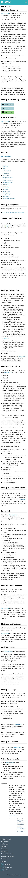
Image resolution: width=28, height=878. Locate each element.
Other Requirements (9, 198)
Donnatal (6, 338)
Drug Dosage (6, 194)
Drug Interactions (8, 178)
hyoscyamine (8, 226)
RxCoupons (4, 849)
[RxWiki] (6, 2)
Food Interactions (8, 182)
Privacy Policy (5, 859)
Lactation (5, 189)
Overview (5, 166)
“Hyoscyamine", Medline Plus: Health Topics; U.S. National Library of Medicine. (21, 829)
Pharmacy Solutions (7, 854)
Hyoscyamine (5, 13)
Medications (4, 844)
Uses (4, 168)
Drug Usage (6, 191)
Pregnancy (6, 187)
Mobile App (4, 851)
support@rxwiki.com (13, 815)
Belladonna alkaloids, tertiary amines (13, 212)
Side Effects (6, 175)
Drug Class (6, 173)
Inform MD (6, 185)
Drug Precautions (8, 180)
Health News (5, 841)
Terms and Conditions (7, 856)
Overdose (5, 196)
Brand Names (7, 171)
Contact (3, 861)
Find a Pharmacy (6, 839)
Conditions (4, 846)
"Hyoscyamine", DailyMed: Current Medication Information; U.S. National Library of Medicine (20, 822)
